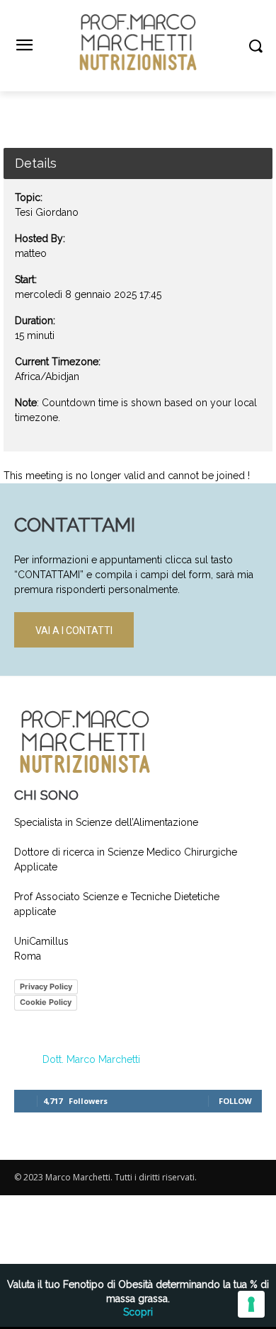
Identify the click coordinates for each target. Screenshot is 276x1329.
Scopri (138, 1312)
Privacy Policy (46, 986)
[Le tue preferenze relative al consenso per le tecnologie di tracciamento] (251, 1304)
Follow (235, 1100)
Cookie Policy (45, 1002)
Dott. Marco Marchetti (91, 1059)
